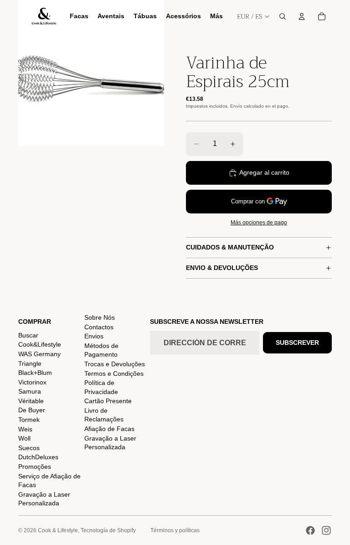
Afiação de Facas (109, 428)
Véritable (31, 401)
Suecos (29, 448)
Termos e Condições (114, 373)
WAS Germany (39, 354)
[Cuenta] (302, 16)
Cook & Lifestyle (58, 530)
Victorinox (32, 382)
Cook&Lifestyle (39, 344)
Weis (25, 429)
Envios (93, 336)
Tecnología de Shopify (108, 530)
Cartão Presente (108, 401)
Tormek (29, 419)
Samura (29, 391)
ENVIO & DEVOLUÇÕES (222, 267)
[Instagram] (326, 530)
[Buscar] (283, 16)
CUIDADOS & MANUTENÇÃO (230, 247)
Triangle (29, 363)
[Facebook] (310, 530)
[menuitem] (216, 16)
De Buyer (31, 410)
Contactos (98, 327)
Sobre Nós (99, 317)
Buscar (28, 335)
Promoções (34, 466)
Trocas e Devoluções (114, 364)
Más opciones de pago (259, 222)
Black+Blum (35, 372)
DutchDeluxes (38, 457)
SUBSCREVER (297, 342)
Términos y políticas (175, 530)
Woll (24, 438)
